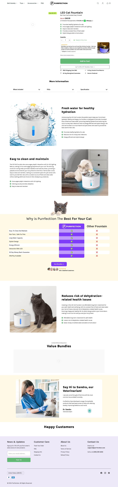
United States (15, 473)
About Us (63, 446)
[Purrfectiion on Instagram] (105, 472)
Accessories (32, 3)
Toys (21, 3)
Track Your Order (39, 446)
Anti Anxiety (11, 3)
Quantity (63, 37)
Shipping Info (38, 452)
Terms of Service (66, 449)
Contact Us (37, 455)
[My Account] (102, 3)
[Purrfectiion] (59, 3)
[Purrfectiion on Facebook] (101, 472)
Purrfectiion (15, 483)
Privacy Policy (65, 452)
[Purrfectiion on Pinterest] (109, 472)
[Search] (97, 3)
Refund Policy (65, 455)
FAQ (42, 3)
